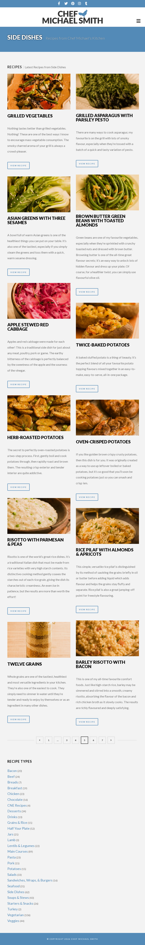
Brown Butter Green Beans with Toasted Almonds (100, 221)
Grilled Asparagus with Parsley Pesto (104, 117)
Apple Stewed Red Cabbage (28, 327)
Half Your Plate (18, 828)
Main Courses (17, 851)
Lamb (11, 840)
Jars (10, 834)
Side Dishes (15, 892)
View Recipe (18, 165)
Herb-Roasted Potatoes (35, 437)
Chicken (13, 794)
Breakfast (14, 788)
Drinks (12, 817)
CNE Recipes (17, 805)
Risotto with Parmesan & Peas (35, 542)
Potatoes (14, 869)
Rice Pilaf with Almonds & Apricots (104, 552)
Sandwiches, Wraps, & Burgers (29, 880)
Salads (12, 874)
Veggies (13, 921)
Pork (10, 863)
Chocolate (15, 799)
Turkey (12, 909)
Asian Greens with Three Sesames (36, 220)
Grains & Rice (17, 822)
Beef (11, 776)
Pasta (11, 857)
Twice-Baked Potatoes (103, 344)
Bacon (12, 771)
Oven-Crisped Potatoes (103, 441)
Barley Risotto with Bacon (100, 664)
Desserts (14, 811)
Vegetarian (15, 915)
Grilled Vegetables (30, 115)
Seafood (13, 886)
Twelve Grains (24, 664)
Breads (12, 782)
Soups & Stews (18, 897)
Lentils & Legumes (21, 846)
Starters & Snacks (20, 903)
